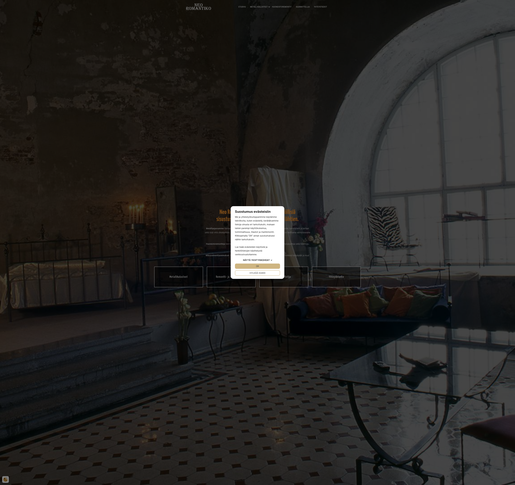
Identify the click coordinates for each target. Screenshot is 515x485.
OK (257, 266)
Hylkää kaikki (257, 273)
